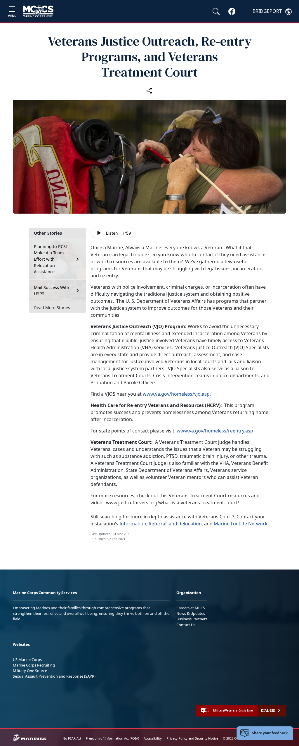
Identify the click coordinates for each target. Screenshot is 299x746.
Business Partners (191, 619)
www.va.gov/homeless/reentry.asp (215, 430)
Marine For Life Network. (241, 523)
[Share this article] (149, 90)
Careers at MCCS (190, 607)
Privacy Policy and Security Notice (192, 738)
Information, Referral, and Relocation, (161, 523)
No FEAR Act (71, 738)
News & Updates (190, 613)
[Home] (38, 11)
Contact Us (185, 624)
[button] (231, 11)
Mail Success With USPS (51, 291)
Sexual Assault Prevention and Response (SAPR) (54, 676)
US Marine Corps (27, 659)
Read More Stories (52, 307)
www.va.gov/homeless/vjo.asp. (177, 394)
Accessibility (153, 738)
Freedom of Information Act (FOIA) (112, 738)
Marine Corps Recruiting (34, 665)
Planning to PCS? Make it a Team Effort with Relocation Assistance (50, 259)
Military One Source (30, 670)
